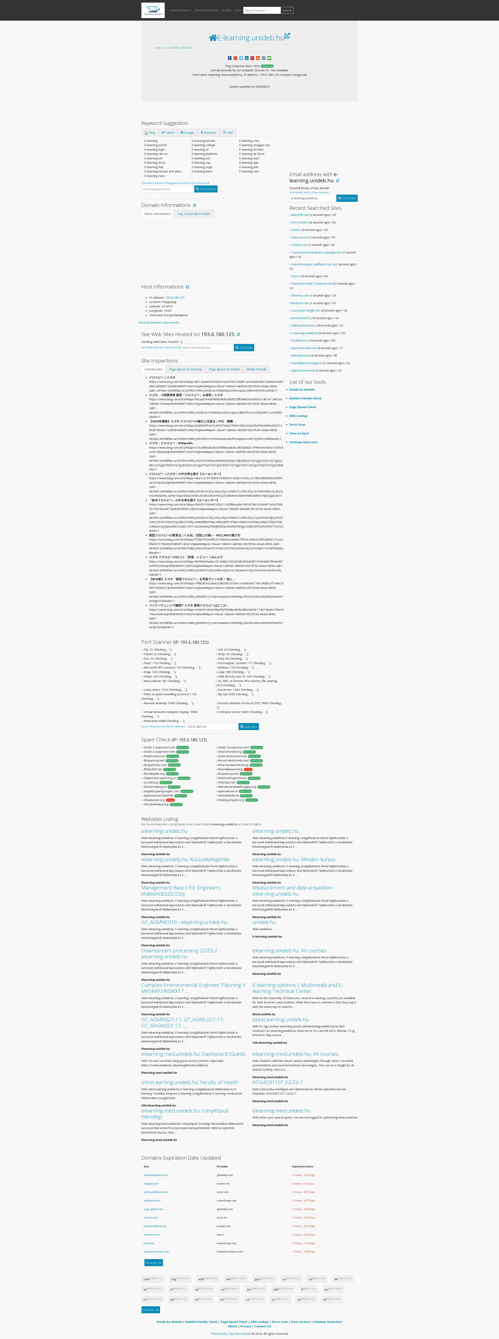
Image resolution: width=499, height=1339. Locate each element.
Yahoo (169, 132)
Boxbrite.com (300, 303)
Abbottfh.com (300, 215)
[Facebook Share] (229, 58)
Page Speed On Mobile (224, 369)
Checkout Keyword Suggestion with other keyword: (175, 183)
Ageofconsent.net (303, 370)
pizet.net (149, 1243)
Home (157, 47)
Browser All (153, 1263)
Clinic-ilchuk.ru (300, 222)
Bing (152, 132)
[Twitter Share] (241, 58)
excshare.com (152, 1234)
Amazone (209, 132)
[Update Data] (194, 204)
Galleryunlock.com (303, 325)
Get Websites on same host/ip (161, 347)
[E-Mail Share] (269, 58)
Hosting (226, 10)
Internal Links (153, 369)
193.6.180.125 (175, 297)
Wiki (230, 132)
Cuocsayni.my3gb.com (306, 310)
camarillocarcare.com (156, 1251)
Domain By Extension (206, 10)
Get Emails (348, 198)
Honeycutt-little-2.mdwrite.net (311, 283)
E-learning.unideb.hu (179, 47)
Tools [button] (237, 10)
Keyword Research (180, 10)
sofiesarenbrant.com (156, 1192)
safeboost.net (152, 1200)
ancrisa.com (151, 1217)
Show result (207, 189)
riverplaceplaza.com (156, 1175)
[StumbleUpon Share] (258, 58)
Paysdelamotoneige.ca (306, 363)
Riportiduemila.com (304, 348)
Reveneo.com (300, 295)
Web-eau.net (300, 237)
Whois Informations (158, 214)
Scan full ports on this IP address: (163, 726)
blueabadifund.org (155, 1226)
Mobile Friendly (256, 369)
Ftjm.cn (296, 276)
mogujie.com (151, 1183)
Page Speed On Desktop (185, 369)
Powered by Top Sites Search (231, 1333)
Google (188, 132)
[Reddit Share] (263, 58)
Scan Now (245, 347)
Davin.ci (296, 230)
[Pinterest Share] (252, 58)
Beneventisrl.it (301, 318)
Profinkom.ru (299, 340)
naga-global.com (153, 1209)
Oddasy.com (299, 245)
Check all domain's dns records (158, 322)
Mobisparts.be (301, 355)
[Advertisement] (212, 247)
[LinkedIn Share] (246, 58)
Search (287, 10)
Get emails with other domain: (309, 192)
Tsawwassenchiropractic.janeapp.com (316, 252)
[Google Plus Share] (235, 58)
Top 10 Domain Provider (194, 214)
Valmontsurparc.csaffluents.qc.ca (313, 264)
